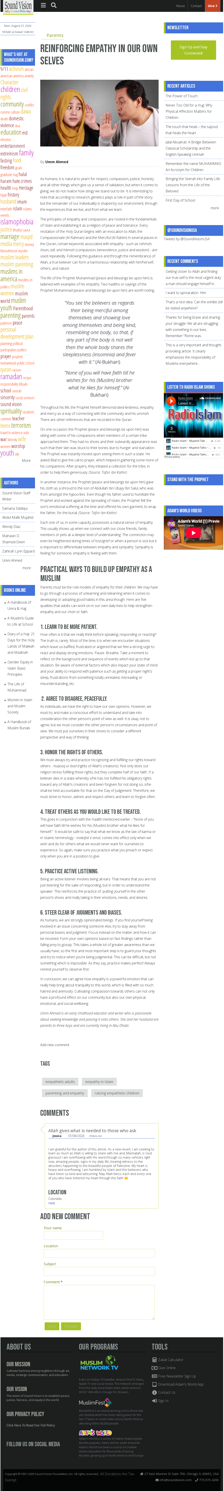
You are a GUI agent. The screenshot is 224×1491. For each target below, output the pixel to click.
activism (16, 69)
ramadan (11, 376)
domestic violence (12, 122)
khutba (17, 230)
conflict (29, 105)
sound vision (11, 404)
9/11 (4, 68)
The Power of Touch (182, 96)
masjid (26, 237)
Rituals (23, 384)
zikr (17, 454)
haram (6, 180)
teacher (18, 418)
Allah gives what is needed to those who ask (92, 1131)
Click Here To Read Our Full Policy (31, 1425)
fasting (6, 160)
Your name (53, 1228)
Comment (53, 1282)
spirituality (11, 410)
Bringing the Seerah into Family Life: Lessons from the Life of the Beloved (193, 184)
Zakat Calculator (170, 1359)
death (4, 119)
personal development (12, 332)
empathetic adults (60, 1081)
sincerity (7, 397)
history (13, 194)
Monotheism (8, 251)
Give (211, 6)
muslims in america (11, 275)
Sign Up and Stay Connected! (193, 50)
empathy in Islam (99, 1081)
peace (17, 322)
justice (6, 229)
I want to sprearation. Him (186, 292)
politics (22, 350)
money (29, 244)
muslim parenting (16, 264)
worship (18, 445)
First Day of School (180, 200)
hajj (15, 174)
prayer (5, 356)
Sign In (162, 1400)
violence (17, 432)
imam (22, 201)
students (28, 412)
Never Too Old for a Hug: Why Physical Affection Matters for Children (189, 111)
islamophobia (16, 221)
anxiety (29, 76)
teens (5, 425)
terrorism (21, 425)
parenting (10, 315)
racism (16, 370)
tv (10, 432)
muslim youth (13, 304)
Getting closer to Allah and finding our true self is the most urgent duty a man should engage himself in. (193, 277)
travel (4, 432)
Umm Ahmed (56, 161)
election (5, 139)
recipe (27, 378)
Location (51, 1246)
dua (17, 125)
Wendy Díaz (11, 526)
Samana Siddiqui (15, 508)
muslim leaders (14, 257)
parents (28, 315)
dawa (26, 111)
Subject (50, 1264)
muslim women (12, 289)
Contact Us (166, 1392)
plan (29, 336)
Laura (26, 230)
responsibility (9, 384)
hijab (3, 195)
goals (18, 168)
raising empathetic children (117, 1093)
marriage (9, 236)
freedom (7, 167)
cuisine (5, 112)
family (26, 152)
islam (17, 208)
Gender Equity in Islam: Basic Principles (20, 668)
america (18, 76)
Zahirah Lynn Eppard (18, 551)
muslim (23, 251)
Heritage (26, 187)
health (5, 187)
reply (51, 1203)
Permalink (95, 1136)
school (5, 390)
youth (7, 453)
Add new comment (54, 1044)
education (10, 132)
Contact (196, 6)
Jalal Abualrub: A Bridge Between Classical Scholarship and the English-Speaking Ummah (191, 148)
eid (25, 132)
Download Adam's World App (180, 1384)
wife (22, 439)
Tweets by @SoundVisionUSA (187, 238)
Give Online (166, 1367)
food (17, 160)
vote (26, 432)
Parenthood (23, 308)
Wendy (12, 439)
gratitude (6, 174)
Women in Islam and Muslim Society (19, 706)
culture (15, 112)
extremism (9, 153)
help (15, 188)
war (3, 439)
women (5, 446)
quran (5, 369)
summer (5, 419)
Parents (55, 35)
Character (9, 82)
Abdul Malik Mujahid (17, 517)
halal (23, 174)
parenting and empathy (65, 1093)
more (27, 567)
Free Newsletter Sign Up (176, 1376)
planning (6, 343)
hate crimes (22, 180)
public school (25, 363)
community (12, 103)
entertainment (12, 145)
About (180, 6)
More (26, 460)
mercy (18, 244)
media (6, 244)
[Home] (18, 7)
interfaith (6, 209)
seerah (16, 391)
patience (6, 323)
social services (25, 398)
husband (8, 201)
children (10, 89)
